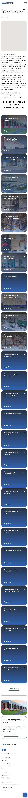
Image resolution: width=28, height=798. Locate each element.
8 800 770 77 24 (6, 778)
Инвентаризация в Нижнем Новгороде (11, 217)
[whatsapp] (5, 750)
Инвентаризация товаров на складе (11, 277)
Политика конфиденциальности (11, 785)
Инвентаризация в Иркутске (11, 433)
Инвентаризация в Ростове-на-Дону (11, 197)
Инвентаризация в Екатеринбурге (11, 158)
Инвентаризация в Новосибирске (11, 178)
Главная (3, 760)
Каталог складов (6, 763)
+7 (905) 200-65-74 (6, 775)
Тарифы (4, 790)
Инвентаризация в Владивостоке (11, 375)
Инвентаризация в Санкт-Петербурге (11, 139)
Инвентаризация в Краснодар (11, 336)
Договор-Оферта (6, 787)
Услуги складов (6, 766)
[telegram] (2, 750)
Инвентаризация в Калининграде (11, 394)
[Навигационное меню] (25, 3)
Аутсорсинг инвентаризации (10, 238)
